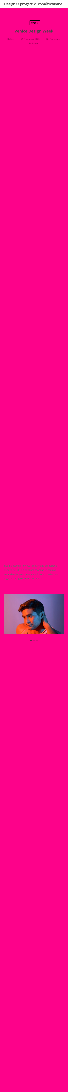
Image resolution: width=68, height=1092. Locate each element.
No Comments (53, 38)
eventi (34, 22)
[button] (58, 3)
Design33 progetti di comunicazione (33, 4)
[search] (47, 4)
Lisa (12, 38)
